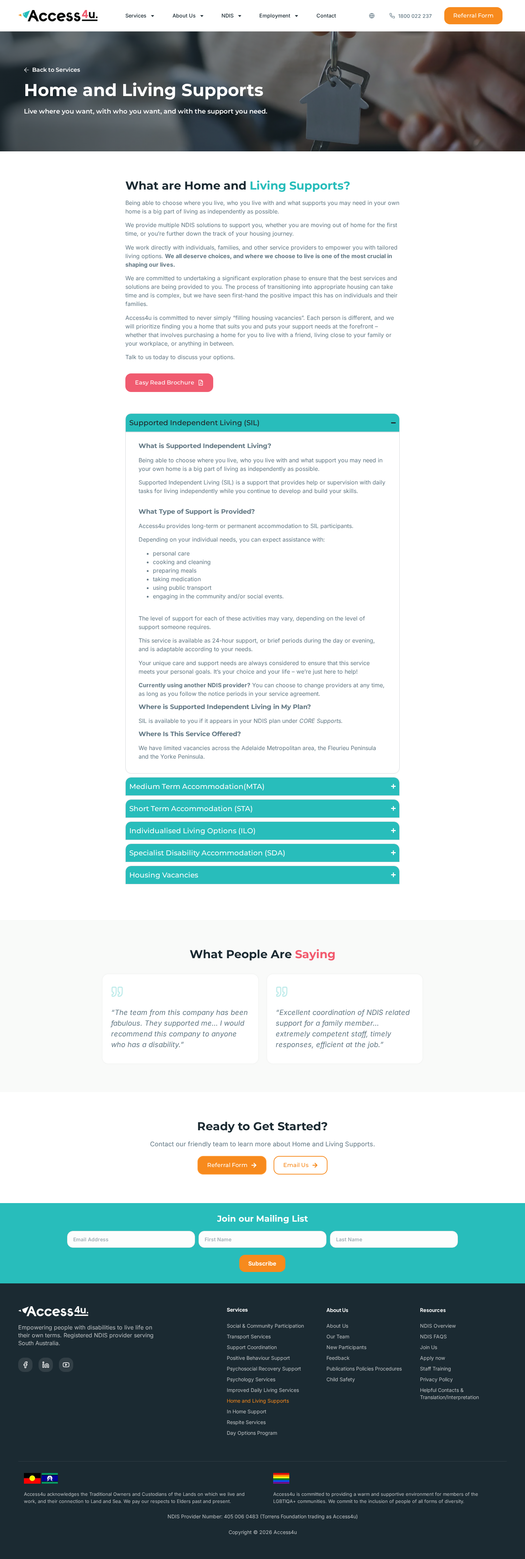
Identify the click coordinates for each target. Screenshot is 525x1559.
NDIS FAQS (433, 1336)
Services (135, 15)
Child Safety (340, 1379)
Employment (274, 15)
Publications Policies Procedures (364, 1369)
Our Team (337, 1336)
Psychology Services (251, 1379)
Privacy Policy (436, 1379)
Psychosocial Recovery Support (264, 1369)
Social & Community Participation (265, 1326)
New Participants (346, 1347)
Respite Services (246, 1422)
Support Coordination (252, 1347)
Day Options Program (252, 1433)
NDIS (227, 15)
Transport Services (249, 1336)
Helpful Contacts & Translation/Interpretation (449, 1393)
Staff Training (435, 1369)
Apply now (432, 1358)
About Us (184, 15)
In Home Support (246, 1411)
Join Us (428, 1347)
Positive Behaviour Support (258, 1358)
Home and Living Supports (258, 1401)
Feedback (338, 1358)
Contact (326, 15)
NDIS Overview (438, 1326)
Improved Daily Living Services (263, 1390)
